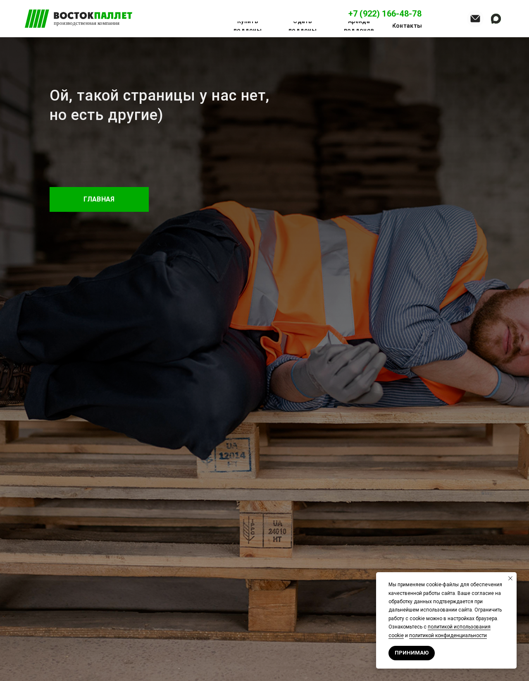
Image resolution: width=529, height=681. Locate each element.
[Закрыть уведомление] (510, 578)
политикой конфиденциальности (448, 635)
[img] (475, 18)
